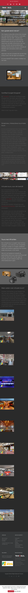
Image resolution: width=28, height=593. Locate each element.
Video (16, 539)
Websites (17, 543)
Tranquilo (6, 96)
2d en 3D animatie (19, 540)
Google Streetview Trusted (7, 542)
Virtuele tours (5, 544)
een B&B (8, 199)
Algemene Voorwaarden (7, 555)
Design (16, 542)
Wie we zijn (4, 539)
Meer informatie (17, 591)
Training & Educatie (19, 547)
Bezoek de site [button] (11, 591)
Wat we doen (4, 538)
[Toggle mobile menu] (25, 7)
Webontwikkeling (18, 544)
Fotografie (17, 538)
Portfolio (3, 540)
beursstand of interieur (8, 206)
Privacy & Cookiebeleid (6, 557)
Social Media (17, 546)
